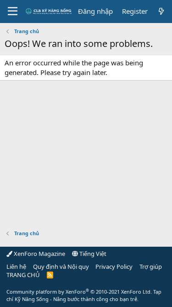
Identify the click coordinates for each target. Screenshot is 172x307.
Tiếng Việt (92, 253)
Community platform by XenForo (79, 291)
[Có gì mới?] (161, 11)
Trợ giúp (150, 266)
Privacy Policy (114, 266)
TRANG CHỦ (23, 275)
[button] (12, 11)
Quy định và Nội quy (61, 266)
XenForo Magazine (38, 253)
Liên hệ (16, 266)
